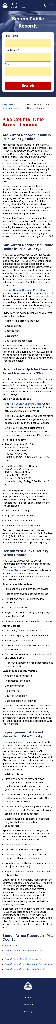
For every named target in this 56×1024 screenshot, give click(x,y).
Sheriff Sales (12, 945)
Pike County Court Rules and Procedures (28, 964)
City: (7, 64)
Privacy (28, 1011)
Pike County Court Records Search (25, 969)
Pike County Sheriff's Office (25, 403)
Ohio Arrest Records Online (11, 106)
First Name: (12, 35)
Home (28, 997)
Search (28, 85)
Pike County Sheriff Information (23, 959)
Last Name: (12, 50)
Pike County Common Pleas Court (27, 289)
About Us (28, 1004)
